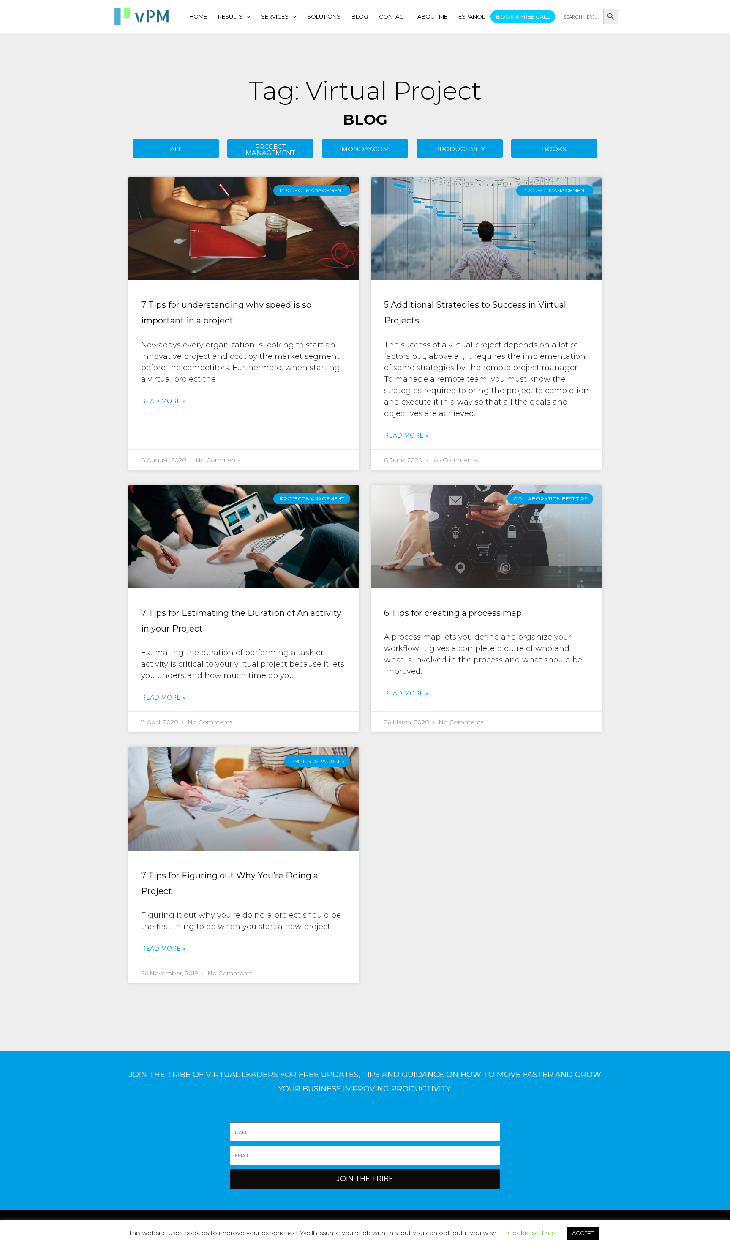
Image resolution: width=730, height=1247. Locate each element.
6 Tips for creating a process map (453, 613)
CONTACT (392, 16)
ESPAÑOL (471, 16)
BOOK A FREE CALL (523, 16)
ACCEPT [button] (583, 1233)
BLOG (359, 16)
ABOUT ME (432, 16)
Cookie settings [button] (532, 1233)
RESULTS (230, 16)
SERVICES (275, 16)
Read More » (163, 401)
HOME (198, 16)
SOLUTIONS (323, 16)
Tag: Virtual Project (365, 90)
